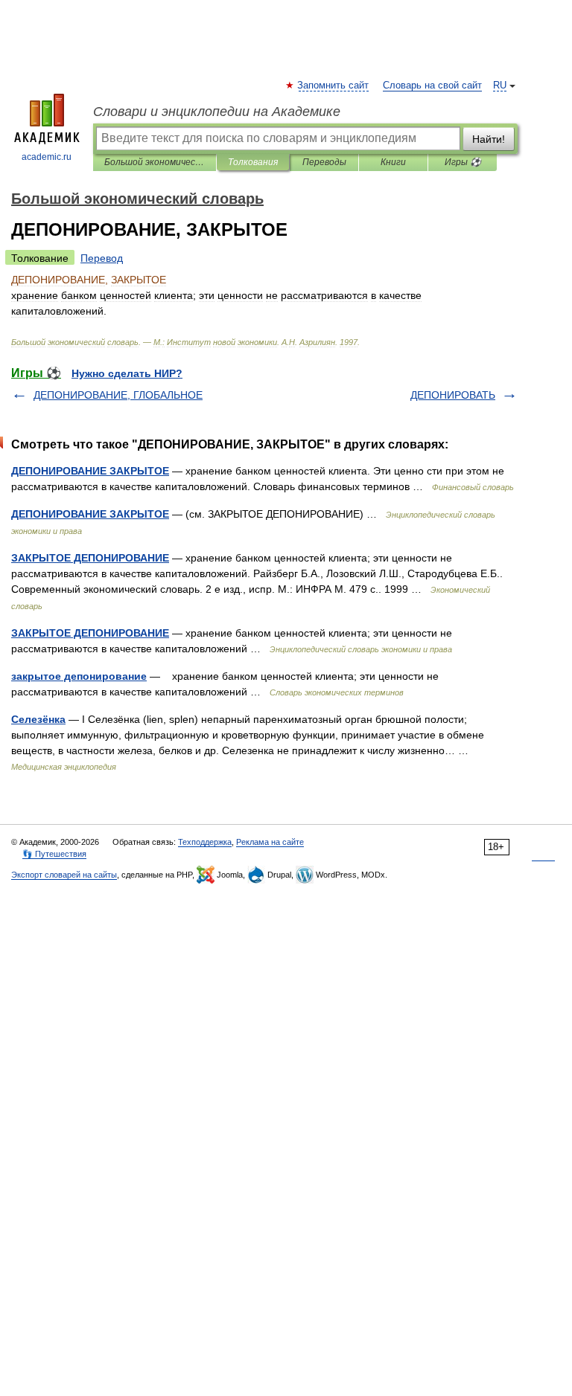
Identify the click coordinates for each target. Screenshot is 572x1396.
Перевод (101, 258)
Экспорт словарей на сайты (64, 874)
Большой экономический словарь (154, 162)
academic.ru (47, 157)
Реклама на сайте (270, 841)
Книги (393, 162)
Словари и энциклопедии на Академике (216, 111)
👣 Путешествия (54, 853)
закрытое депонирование (79, 676)
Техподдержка (205, 841)
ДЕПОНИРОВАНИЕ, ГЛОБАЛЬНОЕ (118, 395)
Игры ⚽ (463, 162)
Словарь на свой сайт (432, 85)
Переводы (324, 162)
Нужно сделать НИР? (127, 373)
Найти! (488, 139)
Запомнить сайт (334, 85)
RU (499, 85)
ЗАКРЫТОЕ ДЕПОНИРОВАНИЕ (90, 558)
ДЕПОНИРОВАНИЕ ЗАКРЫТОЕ (90, 471)
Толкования (253, 162)
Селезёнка (38, 719)
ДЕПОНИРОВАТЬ (452, 395)
